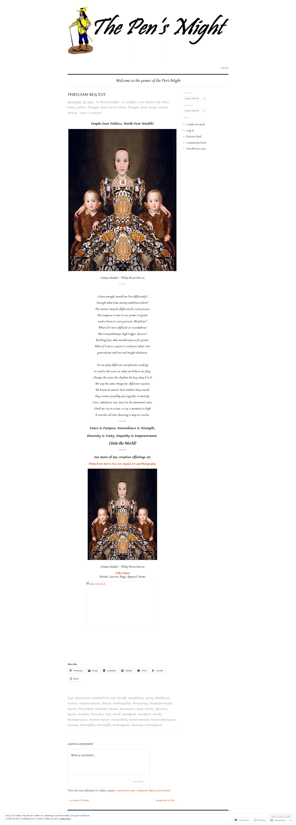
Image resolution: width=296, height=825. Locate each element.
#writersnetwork (139, 720)
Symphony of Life (165, 800)
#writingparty (121, 725)
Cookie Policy (65, 819)
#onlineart (101, 709)
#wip (108, 714)
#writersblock (119, 720)
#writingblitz (87, 725)
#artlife (122, 698)
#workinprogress (77, 720)
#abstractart (82, 698)
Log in (190, 130)
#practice (161, 709)
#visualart (97, 714)
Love (141, 102)
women (163, 107)
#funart (106, 703)
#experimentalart (89, 703)
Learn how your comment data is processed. (143, 790)
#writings (137, 725)
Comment (137, 781)
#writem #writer (99, 720)
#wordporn (144, 714)
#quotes (72, 714)
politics (81, 107)
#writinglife (104, 725)
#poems (113, 709)
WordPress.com (196, 148)
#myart (72, 709)
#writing (72, 725)
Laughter (131, 102)
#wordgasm (129, 714)
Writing (72, 113)
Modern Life (152, 102)
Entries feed (193, 136)
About (225, 68)
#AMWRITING (100, 698)
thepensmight (109, 102)
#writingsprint (153, 725)
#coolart (72, 703)
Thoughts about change (142, 107)
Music (165, 102)
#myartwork (85, 709)
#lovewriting (140, 703)
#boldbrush (162, 698)
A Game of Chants (79, 800)
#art (113, 698)
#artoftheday (136, 698)
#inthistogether (122, 703)
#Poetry (149, 709)
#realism (83, 714)
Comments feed (196, 142)
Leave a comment (90, 113)
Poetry (71, 107)
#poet (140, 709)
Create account (195, 124)
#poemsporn (127, 709)
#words (157, 714)
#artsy (149, 698)
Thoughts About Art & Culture (107, 107)
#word (116, 714)
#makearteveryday (161, 703)
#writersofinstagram (163, 720)
